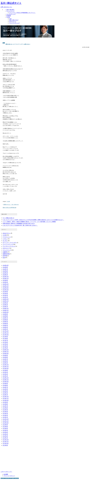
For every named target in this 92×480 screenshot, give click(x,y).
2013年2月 (5, 415)
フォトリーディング (14, 23)
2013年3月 (5, 413)
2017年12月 (5, 331)
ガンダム (5, 240)
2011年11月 (5, 441)
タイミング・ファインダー (10, 242)
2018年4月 (5, 323)
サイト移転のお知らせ (8, 218)
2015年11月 (5, 366)
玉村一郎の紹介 (10, 9)
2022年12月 (5, 284)
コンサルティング (11, 14)
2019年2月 (5, 304)
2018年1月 (5, 329)
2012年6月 (5, 428)
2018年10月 (5, 312)
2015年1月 (5, 376)
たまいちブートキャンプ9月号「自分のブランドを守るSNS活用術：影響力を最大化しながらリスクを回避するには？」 (33, 219)
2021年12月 (5, 289)
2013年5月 (5, 409)
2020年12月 (5, 299)
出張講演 (8, 15)
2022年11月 (5, 286)
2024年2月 (5, 274)
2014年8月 (5, 385)
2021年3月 (5, 295)
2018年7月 (5, 317)
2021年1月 (5, 297)
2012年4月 (5, 432)
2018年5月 (5, 321)
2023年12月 (5, 276)
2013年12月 (5, 396)
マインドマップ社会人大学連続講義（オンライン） (22, 12)
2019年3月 (5, 302)
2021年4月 (5, 293)
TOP (10, 18)
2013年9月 (5, 402)
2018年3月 (5, 325)
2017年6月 (5, 342)
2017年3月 (5, 346)
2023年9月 (5, 280)
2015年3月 (5, 372)
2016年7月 (5, 359)
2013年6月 (5, 407)
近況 (4, 257)
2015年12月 (5, 364)
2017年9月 (5, 336)
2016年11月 (5, 351)
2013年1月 (5, 417)
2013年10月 (5, 400)
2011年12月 (5, 439)
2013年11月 (5, 398)
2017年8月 (5, 338)
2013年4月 (5, 411)
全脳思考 (5, 252)
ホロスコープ (12, 21)
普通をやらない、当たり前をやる (11, 204)
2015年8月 (5, 370)
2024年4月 (5, 271)
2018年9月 (5, 314)
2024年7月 (5, 269)
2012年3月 (5, 434)
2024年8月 (5, 267)
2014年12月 (5, 377)
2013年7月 (5, 406)
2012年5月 (5, 430)
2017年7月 (5, 340)
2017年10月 (5, 334)
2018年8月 (5, 316)
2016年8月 (5, 357)
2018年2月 (5, 327)
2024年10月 (5, 265)
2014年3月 (5, 391)
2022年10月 (5, 287)
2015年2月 (5, 374)
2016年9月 (5, 355)
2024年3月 (5, 272)
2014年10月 (5, 381)
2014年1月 (5, 394)
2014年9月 (5, 383)
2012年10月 (5, 422)
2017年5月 (5, 344)
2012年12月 (5, 419)
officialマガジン (6, 233)
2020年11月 (5, 301)
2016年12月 (5, 349)
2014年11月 (5, 379)
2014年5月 (5, 389)
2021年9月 (5, 291)
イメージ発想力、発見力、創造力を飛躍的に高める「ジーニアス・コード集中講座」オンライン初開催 (29, 221)
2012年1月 (5, 437)
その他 (8, 17)
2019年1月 (5, 306)
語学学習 (5, 255)
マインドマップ (10, 11)
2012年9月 (5, 424)
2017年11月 (5, 332)
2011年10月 (5, 443)
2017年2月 (5, 347)
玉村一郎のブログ (13, 20)
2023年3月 (5, 282)
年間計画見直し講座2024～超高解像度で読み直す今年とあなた (19, 223)
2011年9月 (5, 445)
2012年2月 (5, 436)
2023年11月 (5, 278)
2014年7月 (5, 387)
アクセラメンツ (7, 237)
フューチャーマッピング (9, 246)
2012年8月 (5, 426)
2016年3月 (5, 362)
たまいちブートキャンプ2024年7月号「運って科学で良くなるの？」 (20, 225)
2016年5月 (5, 361)
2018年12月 (5, 308)
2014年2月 (5, 392)
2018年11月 (5, 310)
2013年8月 (5, 404)
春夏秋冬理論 (6, 253)
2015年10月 (5, 368)
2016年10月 (5, 353)
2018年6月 (5, 319)
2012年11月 (5, 421)
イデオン (5, 238)
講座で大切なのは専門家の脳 (9, 207)
